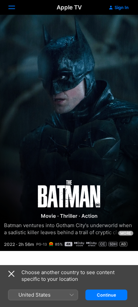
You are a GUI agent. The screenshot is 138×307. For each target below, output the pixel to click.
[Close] (11, 274)
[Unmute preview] (120, 28)
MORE (125, 233)
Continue (106, 295)
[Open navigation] (15, 7)
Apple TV (69, 7)
